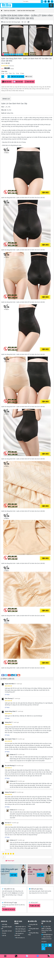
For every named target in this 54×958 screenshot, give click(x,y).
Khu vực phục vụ (20, 937)
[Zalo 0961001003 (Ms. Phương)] (27, 956)
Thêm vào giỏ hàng (18, 76)
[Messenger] (43, 948)
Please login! (10, 860)
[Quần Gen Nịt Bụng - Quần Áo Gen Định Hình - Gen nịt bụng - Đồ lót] (6, 5)
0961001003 (7, 82)
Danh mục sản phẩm (9, 10)
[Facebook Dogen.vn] (42, 945)
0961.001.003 (35, 905)
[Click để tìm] (42, 1)
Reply (7, 694)
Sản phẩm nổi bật (7, 931)
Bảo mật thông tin (20, 929)
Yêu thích (29, 76)
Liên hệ (4, 935)
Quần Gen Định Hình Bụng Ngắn (26, 10)
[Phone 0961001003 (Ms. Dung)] (16, 956)
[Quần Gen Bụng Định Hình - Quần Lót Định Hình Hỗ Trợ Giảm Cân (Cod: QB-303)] (15, 40)
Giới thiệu (4, 924)
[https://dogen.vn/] (1, 11)
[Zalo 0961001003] (50, 945)
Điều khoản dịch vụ (20, 926)
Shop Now (13, 875)
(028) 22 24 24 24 (9, 909)
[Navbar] (51, 5)
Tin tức (4, 933)
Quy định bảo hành (20, 931)
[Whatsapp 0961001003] (45, 945)
